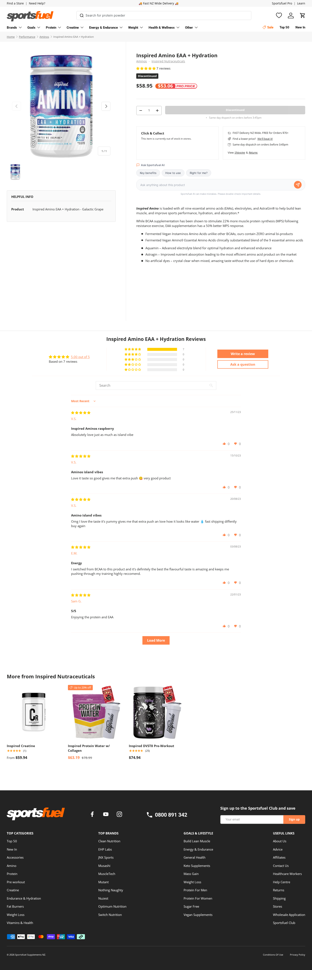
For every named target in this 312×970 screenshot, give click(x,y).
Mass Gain (191, 874)
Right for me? (199, 173)
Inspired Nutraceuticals (168, 61)
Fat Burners (15, 906)
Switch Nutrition (110, 915)
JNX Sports (106, 857)
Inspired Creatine (21, 746)
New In (12, 849)
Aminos (44, 36)
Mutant (103, 882)
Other (189, 27)
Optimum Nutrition (112, 906)
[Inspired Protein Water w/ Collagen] (95, 712)
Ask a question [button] (242, 364)
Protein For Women (198, 898)
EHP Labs (105, 849)
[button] (302, 15)
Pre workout (16, 882)
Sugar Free (191, 906)
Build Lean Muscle (197, 841)
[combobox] (163, 15)
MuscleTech (106, 874)
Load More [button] (156, 640)
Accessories (15, 857)
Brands (12, 27)
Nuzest (103, 898)
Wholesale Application (289, 915)
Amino (11, 866)
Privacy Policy (297, 954)
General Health (194, 857)
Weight (133, 27)
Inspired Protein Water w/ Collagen (89, 748)
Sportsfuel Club (284, 923)
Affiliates (279, 857)
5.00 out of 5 (80, 357)
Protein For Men (195, 890)
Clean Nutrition (109, 841)
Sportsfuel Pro (282, 3)
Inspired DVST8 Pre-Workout (151, 746)
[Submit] (81, 14)
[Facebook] (93, 815)
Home (11, 36)
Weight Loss (15, 915)
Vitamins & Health (20, 923)
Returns (253, 152)
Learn (301, 3)
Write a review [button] (243, 353)
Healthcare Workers (287, 874)
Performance (27, 36)
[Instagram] (119, 815)
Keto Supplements (197, 866)
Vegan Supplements (198, 915)
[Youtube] (106, 815)
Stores (277, 906)
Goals (31, 27)
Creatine (73, 27)
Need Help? (37, 3)
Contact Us (281, 866)
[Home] (36, 815)
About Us (279, 841)
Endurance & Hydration (24, 898)
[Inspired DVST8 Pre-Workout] (156, 712)
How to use (173, 173)
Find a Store (15, 3)
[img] (80, 412)
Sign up (294, 819)
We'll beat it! (265, 139)
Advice (277, 849)
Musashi (104, 866)
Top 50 (12, 841)
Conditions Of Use (273, 954)
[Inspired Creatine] (34, 712)
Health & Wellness (162, 27)
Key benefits (148, 173)
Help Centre (281, 882)
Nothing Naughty (110, 890)
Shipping (240, 152)
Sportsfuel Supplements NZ (30, 954)
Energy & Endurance (103, 27)
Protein (51, 27)
